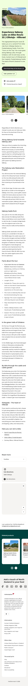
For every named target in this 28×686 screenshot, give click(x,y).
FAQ (5, 659)
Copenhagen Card (9, 650)
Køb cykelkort (8, 73)
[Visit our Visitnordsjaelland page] (11, 586)
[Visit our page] (2, 586)
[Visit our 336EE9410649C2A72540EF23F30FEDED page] (16, 586)
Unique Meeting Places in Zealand (14, 643)
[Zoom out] (23, 512)
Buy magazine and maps (11, 631)
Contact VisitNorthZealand (11, 623)
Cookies (6, 665)
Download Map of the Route (13, 68)
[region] (14, 499)
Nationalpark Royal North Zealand (13, 645)
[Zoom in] (23, 507)
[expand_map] (23, 486)
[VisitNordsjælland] (9, 594)
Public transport (8, 647)
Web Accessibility (9, 670)
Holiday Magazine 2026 (10, 625)
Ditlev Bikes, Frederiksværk (13, 437)
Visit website (10, 81)
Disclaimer (7, 667)
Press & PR (7, 633)
